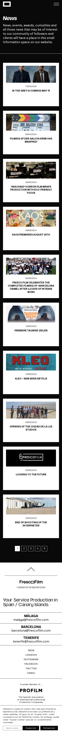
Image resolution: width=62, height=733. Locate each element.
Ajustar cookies (12, 728)
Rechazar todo (49, 728)
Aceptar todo (31, 728)
